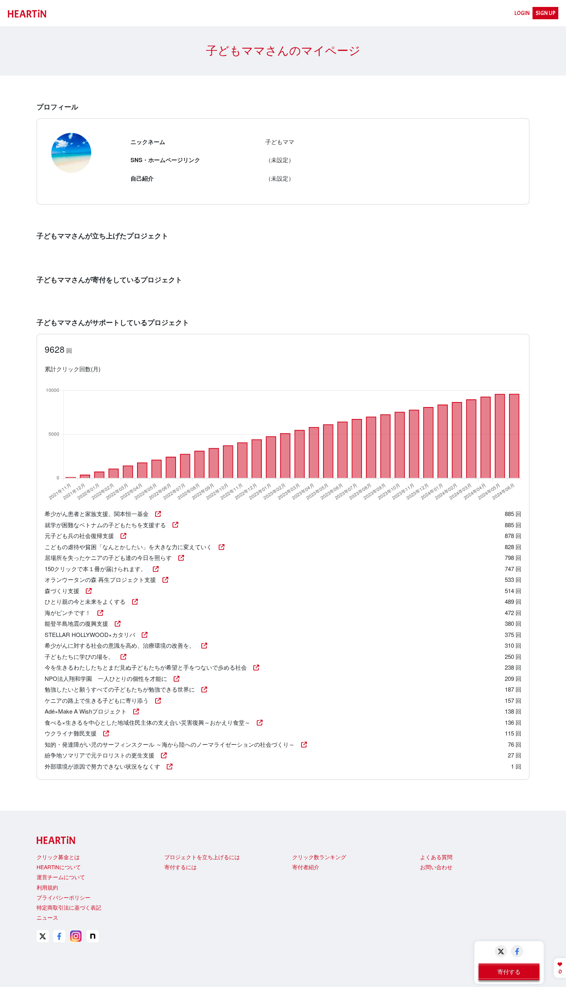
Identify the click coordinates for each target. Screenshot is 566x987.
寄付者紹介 (305, 867)
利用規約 (47, 887)
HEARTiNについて (59, 867)
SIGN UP (546, 13)
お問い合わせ (436, 867)
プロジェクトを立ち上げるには (202, 857)
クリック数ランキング (319, 857)
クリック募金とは (58, 857)
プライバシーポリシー (63, 897)
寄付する (509, 971)
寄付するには (180, 867)
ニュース (47, 917)
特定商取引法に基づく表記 (69, 907)
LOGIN (522, 13)
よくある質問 (436, 857)
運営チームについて (61, 877)
